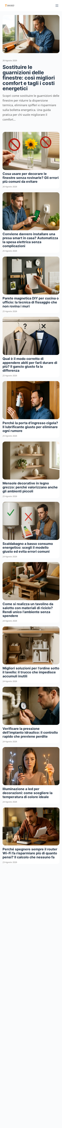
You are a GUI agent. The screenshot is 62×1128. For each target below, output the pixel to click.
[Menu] (56, 5)
